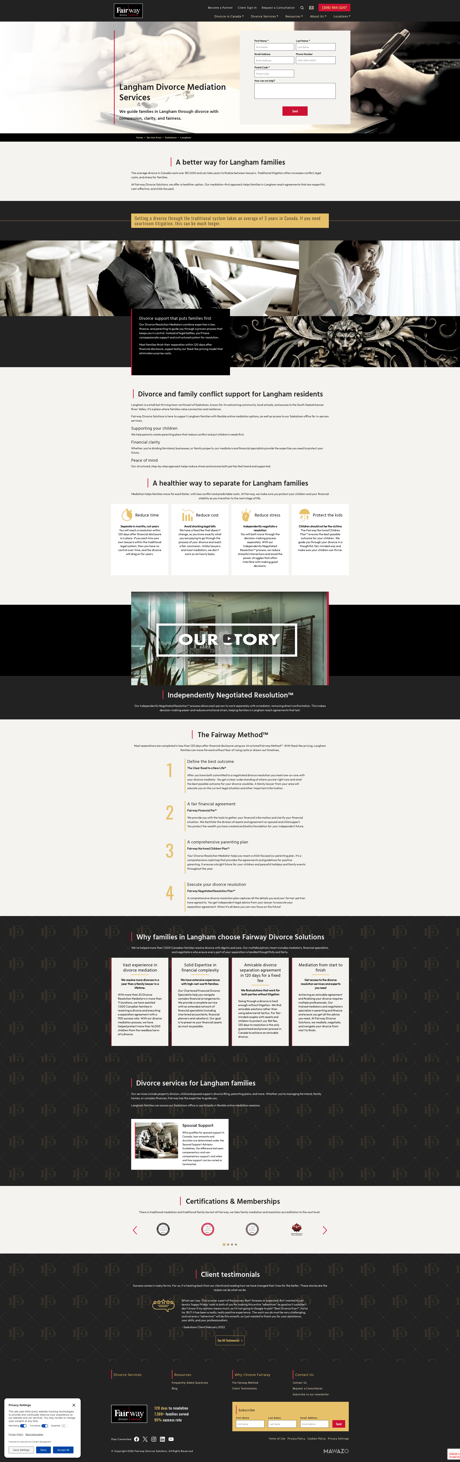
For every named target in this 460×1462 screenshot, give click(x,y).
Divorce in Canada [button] (228, 16)
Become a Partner (220, 7)
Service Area (154, 137)
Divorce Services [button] (263, 16)
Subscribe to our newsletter (311, 1394)
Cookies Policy (316, 1438)
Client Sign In (247, 7)
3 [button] (232, 1244)
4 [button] (236, 1244)
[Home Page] (128, 10)
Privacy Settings (338, 1438)
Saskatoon (171, 137)
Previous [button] (131, 1226)
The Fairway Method (245, 1383)
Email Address (262, 54)
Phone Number (304, 54)
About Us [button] (317, 16)
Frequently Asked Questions (190, 1383)
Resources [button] (293, 16)
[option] (163, 1229)
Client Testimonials (244, 1388)
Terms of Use (277, 1438)
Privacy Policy (296, 1438)
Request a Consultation (278, 7)
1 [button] (224, 1244)
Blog (175, 1388)
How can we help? (264, 80)
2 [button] (228, 1244)
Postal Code (262, 67)
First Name (261, 40)
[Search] (302, 7)
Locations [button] (341, 16)
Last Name (303, 40)
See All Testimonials (228, 1340)
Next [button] (321, 1226)
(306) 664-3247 (334, 8)
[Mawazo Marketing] (336, 1451)
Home (139, 137)
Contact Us (300, 1383)
